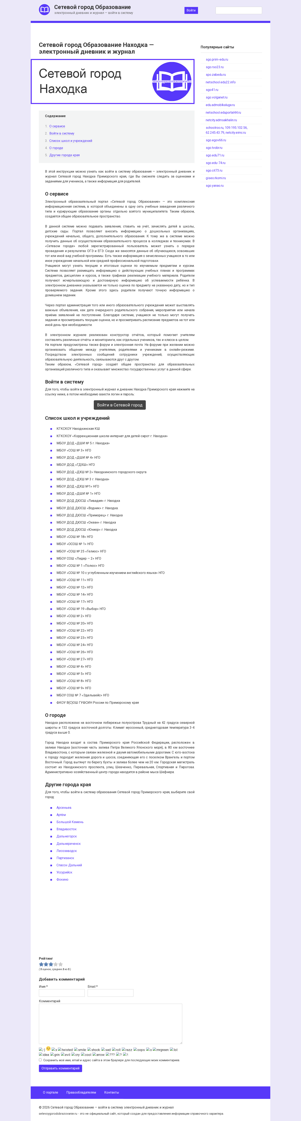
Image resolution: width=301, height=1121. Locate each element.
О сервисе (57, 126)
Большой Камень (70, 822)
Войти (191, 10)
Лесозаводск (67, 851)
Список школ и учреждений (70, 141)
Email (93, 987)
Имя (43, 987)
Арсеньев (64, 808)
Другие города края (64, 155)
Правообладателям (81, 1092)
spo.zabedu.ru (216, 75)
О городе (56, 148)
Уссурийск (64, 872)
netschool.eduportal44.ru (223, 112)
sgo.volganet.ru (216, 97)
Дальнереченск (69, 844)
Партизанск (65, 858)
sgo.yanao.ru (215, 186)
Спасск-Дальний (69, 865)
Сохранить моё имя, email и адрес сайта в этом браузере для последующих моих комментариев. (111, 1060)
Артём (61, 815)
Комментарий (49, 1001)
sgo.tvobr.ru (214, 148)
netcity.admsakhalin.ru (221, 120)
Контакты (111, 1092)
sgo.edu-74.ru (215, 163)
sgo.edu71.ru (215, 155)
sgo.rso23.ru (215, 67)
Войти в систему (61, 133)
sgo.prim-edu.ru (217, 59)
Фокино (62, 879)
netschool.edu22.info (221, 82)
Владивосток (67, 829)
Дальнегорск (67, 836)
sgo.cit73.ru (214, 170)
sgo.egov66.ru (216, 140)
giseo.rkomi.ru (216, 178)
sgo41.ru (212, 90)
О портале (50, 1092)
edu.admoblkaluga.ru (220, 105)
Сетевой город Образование (92, 7)
